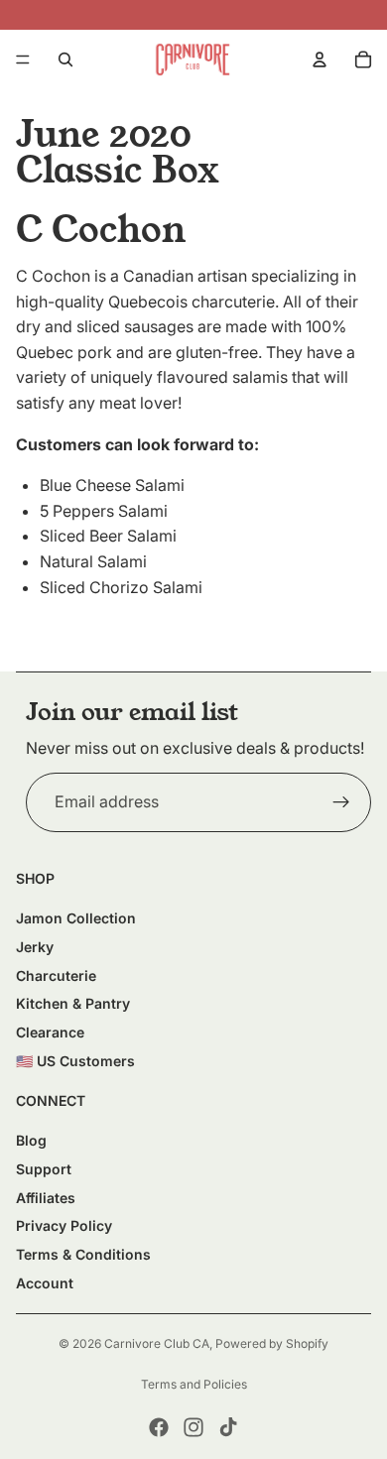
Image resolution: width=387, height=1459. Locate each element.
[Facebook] (159, 1427)
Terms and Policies (194, 1384)
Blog (31, 1140)
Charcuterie (56, 975)
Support (43, 1168)
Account (44, 1283)
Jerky (35, 946)
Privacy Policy (64, 1225)
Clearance (50, 1032)
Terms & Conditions (83, 1254)
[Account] (319, 59)
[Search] (65, 59)
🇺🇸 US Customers (75, 1060)
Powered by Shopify (271, 1343)
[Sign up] (341, 802)
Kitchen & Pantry (73, 1003)
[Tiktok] (228, 1427)
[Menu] (23, 59)
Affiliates (45, 1197)
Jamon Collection (76, 918)
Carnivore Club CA (156, 1343)
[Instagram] (193, 1427)
